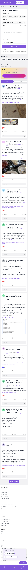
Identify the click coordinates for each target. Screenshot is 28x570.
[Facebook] (2, 548)
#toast (23, 158)
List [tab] (7, 81)
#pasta (18, 158)
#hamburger (4, 207)
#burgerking (4, 465)
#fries (22, 206)
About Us (3, 490)
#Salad (19, 59)
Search (14, 568)
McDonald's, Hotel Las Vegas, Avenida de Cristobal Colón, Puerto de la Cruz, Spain (13, 349)
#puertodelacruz (5, 102)
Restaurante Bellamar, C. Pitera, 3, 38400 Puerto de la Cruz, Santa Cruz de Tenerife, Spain (14, 411)
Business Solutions (5, 519)
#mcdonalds (4, 362)
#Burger (23, 59)
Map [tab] (21, 81)
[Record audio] (10, 40)
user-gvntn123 (19, 263)
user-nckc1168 (18, 446)
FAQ (2, 532)
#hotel (3, 242)
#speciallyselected (9, 242)
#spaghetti (19, 278)
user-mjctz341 (19, 192)
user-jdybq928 (19, 228)
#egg (21, 158)
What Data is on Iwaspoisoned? (8, 507)
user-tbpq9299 (19, 144)
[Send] (24, 136)
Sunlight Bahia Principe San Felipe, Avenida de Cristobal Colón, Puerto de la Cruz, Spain (14, 226)
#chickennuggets (10, 207)
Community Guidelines (6, 538)
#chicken (18, 206)
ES (3, 6)
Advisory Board (4, 494)
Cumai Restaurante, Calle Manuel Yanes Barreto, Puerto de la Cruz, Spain (14, 382)
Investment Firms (5, 523)
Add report (23, 568)
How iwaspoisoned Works (7, 504)
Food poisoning (10, 553)
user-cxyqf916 (19, 300)
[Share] (25, 86)
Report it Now (14, 46)
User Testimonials (5, 498)
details (7, 89)
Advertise (3, 525)
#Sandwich (14, 59)
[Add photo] (3, 40)
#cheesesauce (12, 364)
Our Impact (3, 511)
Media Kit (3, 540)
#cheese (4, 364)
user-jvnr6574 (18, 385)
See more (22, 100)
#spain (15, 102)
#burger (23, 465)
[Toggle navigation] (25, 2)
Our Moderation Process (6, 509)
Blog (2, 513)
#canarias (11, 102)
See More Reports (14, 481)
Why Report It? (4, 496)
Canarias (7, 6)
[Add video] (7, 40)
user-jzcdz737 (19, 88)
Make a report (19, 2)
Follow (15, 131)
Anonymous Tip (4, 536)
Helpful (5, 131)
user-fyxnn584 (18, 413)
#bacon (23, 362)
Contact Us (3, 534)
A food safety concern (12, 557)
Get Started (13, 76)
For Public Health (5, 521)
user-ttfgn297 (19, 352)
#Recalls (9, 59)
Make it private (9, 42)
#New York (3, 59)
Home (5, 568)
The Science (4, 492)
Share (24, 131)
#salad (18, 102)
